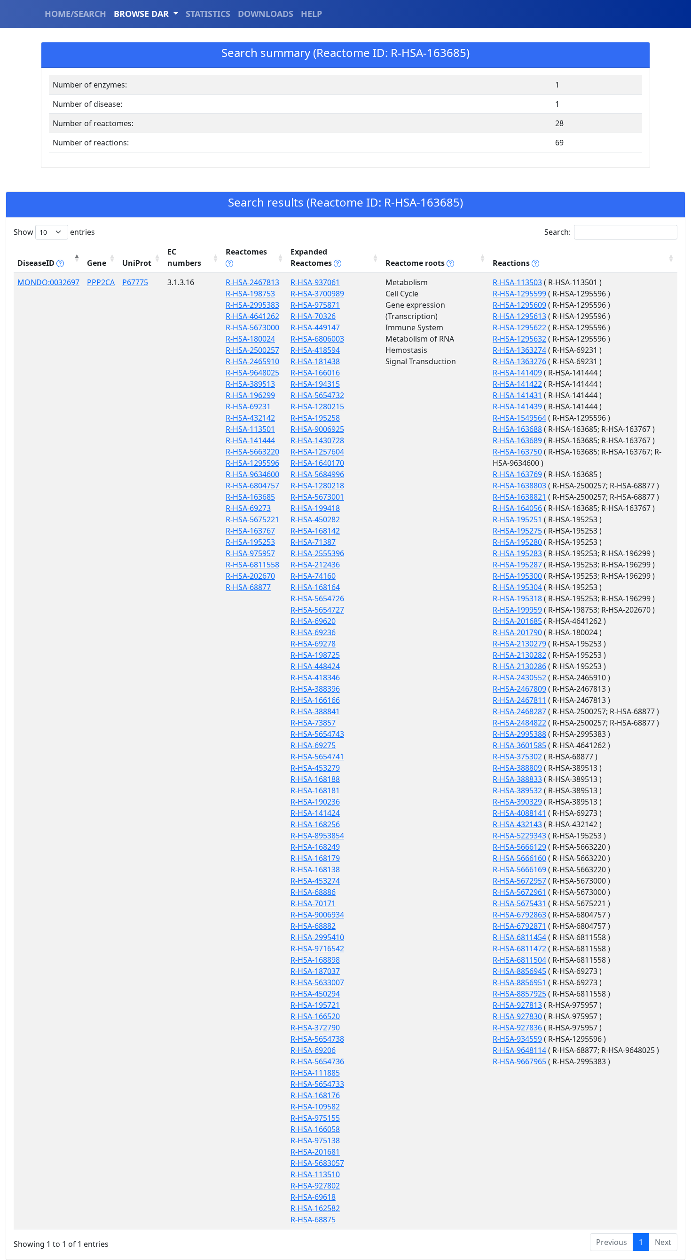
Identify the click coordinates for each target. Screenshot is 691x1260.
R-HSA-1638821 (519, 497)
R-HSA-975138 (315, 1140)
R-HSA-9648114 (519, 1050)
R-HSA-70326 (313, 316)
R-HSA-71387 (313, 542)
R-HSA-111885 (315, 1073)
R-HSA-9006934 (317, 914)
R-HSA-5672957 (519, 881)
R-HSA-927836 (517, 1027)
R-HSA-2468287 (519, 711)
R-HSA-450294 (315, 994)
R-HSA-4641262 (252, 316)
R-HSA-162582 (315, 1208)
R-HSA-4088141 (519, 813)
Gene (96, 263)
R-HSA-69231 (248, 406)
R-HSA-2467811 (519, 700)
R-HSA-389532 (517, 790)
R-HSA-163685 (250, 497)
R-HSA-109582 (315, 1106)
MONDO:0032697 (48, 282)
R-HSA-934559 (517, 1039)
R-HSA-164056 (517, 508)
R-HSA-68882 (313, 926)
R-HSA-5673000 (252, 327)
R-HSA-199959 (517, 610)
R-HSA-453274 (315, 881)
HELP (311, 13)
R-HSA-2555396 (317, 553)
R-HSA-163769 (517, 474)
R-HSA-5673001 (317, 497)
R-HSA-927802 (315, 1185)
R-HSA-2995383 (252, 305)
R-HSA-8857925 (519, 994)
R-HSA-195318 (517, 598)
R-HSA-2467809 (519, 689)
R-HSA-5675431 (519, 903)
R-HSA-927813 (517, 1005)
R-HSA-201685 (517, 621)
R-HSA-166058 (315, 1129)
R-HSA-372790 (315, 1027)
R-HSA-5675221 (252, 519)
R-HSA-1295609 (519, 305)
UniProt (136, 263)
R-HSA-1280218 (317, 485)
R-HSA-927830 (517, 1016)
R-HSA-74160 (313, 576)
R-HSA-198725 (315, 655)
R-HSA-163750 (517, 452)
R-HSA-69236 (313, 632)
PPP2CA (101, 282)
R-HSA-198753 (250, 293)
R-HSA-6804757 (252, 485)
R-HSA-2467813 (252, 282)
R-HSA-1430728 (317, 440)
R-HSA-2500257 (252, 350)
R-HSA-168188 (315, 779)
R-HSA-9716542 (317, 948)
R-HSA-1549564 (519, 418)
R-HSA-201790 (517, 632)
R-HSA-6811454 (519, 937)
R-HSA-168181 (315, 790)
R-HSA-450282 (315, 519)
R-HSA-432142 (250, 418)
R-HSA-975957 (250, 553)
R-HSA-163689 (517, 440)
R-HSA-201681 (315, 1152)
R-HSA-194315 (315, 384)
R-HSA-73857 (313, 723)
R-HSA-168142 (315, 531)
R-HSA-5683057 (317, 1163)
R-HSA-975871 (315, 305)
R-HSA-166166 (315, 700)
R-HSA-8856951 (519, 982)
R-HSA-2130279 (519, 643)
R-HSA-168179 (315, 858)
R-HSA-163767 (250, 531)
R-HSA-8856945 (519, 971)
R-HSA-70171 (313, 903)
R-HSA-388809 (517, 768)
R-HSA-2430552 (519, 677)
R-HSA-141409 (517, 372)
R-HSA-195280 (517, 542)
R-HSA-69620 (313, 621)
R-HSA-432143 (517, 824)
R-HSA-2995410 (317, 937)
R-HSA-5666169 (519, 869)
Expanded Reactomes (312, 257)
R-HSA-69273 (248, 508)
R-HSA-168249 (315, 847)
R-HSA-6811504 (519, 960)
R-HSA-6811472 (519, 948)
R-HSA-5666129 (519, 847)
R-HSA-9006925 (317, 429)
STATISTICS (208, 13)
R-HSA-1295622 (519, 327)
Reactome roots (416, 263)
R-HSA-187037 (315, 971)
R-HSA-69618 (313, 1197)
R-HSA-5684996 (317, 474)
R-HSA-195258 (315, 418)
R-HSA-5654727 (317, 610)
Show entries (54, 232)
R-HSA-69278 (313, 643)
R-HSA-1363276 (519, 361)
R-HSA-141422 (517, 384)
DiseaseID (36, 263)
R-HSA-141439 (517, 406)
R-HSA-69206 (313, 1050)
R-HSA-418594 (315, 350)
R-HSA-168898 (315, 960)
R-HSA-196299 (250, 395)
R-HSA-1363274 (519, 350)
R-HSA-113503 (517, 282)
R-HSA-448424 (315, 666)
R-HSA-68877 (248, 587)
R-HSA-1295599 (519, 293)
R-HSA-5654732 (317, 395)
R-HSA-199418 (315, 508)
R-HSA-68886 (313, 892)
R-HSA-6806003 (317, 339)
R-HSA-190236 (315, 802)
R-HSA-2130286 (519, 666)
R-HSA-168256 (315, 824)
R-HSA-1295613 (519, 316)
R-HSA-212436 (315, 564)
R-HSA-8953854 (317, 835)
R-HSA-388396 (315, 689)
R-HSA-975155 (315, 1118)
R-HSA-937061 (315, 282)
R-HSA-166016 (315, 372)
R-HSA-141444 (250, 440)
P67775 (135, 282)
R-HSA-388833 (517, 779)
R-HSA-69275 (313, 745)
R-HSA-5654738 (317, 1039)
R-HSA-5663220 (252, 452)
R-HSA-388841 (315, 711)
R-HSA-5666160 (519, 858)
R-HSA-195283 (517, 553)
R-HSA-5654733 (317, 1084)
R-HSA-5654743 (317, 734)
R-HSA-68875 (313, 1219)
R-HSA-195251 (517, 519)
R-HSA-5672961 (519, 892)
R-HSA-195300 (517, 576)
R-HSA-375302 (517, 756)
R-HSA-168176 (315, 1095)
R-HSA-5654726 (317, 598)
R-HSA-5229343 (519, 835)
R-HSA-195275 (517, 531)
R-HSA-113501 (250, 429)
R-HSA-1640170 (317, 463)
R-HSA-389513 (250, 384)
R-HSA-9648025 (252, 372)
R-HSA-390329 (517, 802)
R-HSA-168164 (315, 587)
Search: (557, 232)
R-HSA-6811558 (252, 564)
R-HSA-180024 (250, 339)
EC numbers (184, 257)
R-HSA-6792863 (519, 914)
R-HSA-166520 (315, 1016)
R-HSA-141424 (315, 813)
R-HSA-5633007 (317, 982)
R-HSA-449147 (315, 327)
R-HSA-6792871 (519, 926)
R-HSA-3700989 (317, 293)
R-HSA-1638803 (519, 485)
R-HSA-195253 (250, 542)
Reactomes (246, 252)
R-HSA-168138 (315, 869)
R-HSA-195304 (517, 587)
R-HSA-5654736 (317, 1061)
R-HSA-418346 (315, 677)
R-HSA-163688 (517, 429)
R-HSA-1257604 (317, 452)
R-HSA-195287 (517, 564)
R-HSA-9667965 (519, 1061)
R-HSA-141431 (517, 395)
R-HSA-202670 (250, 576)
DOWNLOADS (265, 13)
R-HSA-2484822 (519, 723)
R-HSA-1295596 (252, 463)
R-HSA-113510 (315, 1174)
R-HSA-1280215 (317, 406)
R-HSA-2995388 (519, 734)
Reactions (512, 263)
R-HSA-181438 (315, 361)
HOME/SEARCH (75, 13)
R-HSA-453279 (315, 768)
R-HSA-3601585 (519, 745)
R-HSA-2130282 (519, 655)
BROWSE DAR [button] (142, 13)
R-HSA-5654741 (317, 756)
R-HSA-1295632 (519, 339)
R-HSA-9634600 (252, 474)
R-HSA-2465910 (252, 361)
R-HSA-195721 (315, 1005)
